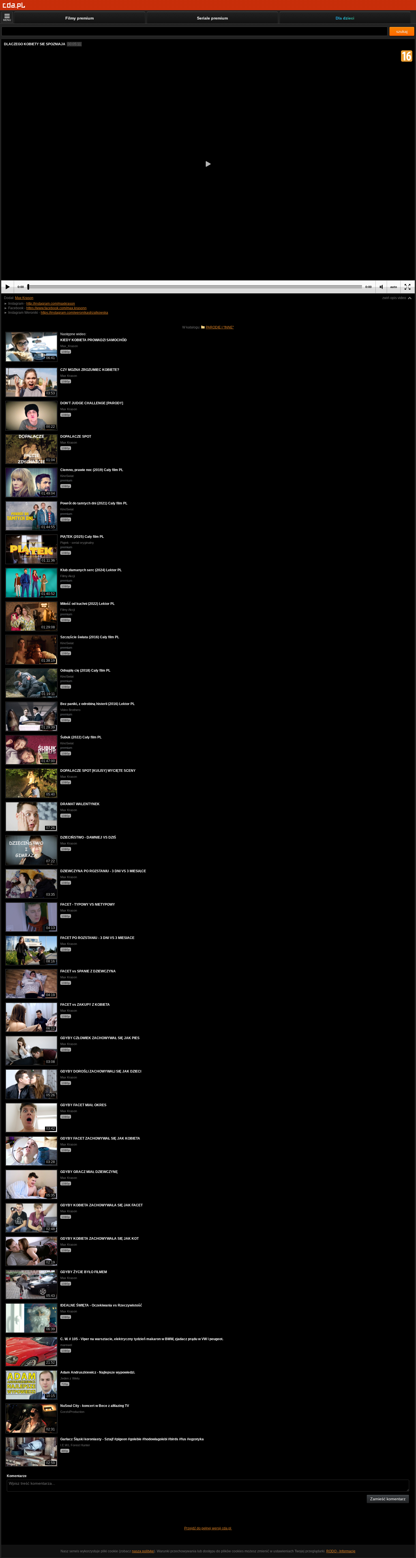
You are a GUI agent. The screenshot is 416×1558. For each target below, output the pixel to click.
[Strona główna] (14, 5)
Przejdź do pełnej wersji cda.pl (208, 1528)
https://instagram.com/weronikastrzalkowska (74, 313)
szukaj (402, 31)
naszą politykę (143, 1551)
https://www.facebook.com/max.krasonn (56, 308)
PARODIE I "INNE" (220, 327)
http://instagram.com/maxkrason (50, 304)
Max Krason (24, 298)
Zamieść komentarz (388, 1499)
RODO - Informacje (340, 1551)
